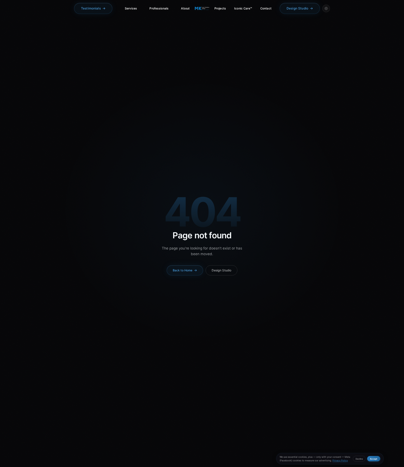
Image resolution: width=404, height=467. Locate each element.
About (185, 8)
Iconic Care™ (243, 8)
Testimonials (91, 8)
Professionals (159, 8)
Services (131, 8)
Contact (265, 8)
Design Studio (297, 8)
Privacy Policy (340, 460)
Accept (373, 459)
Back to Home (183, 270)
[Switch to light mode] (326, 8)
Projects (220, 8)
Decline (359, 459)
